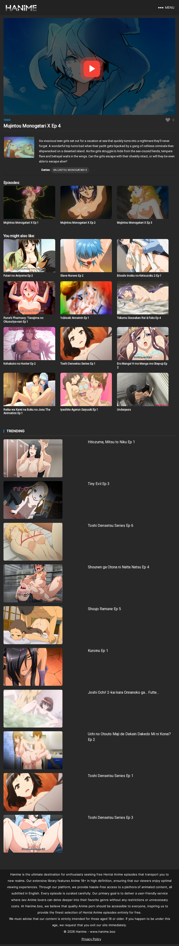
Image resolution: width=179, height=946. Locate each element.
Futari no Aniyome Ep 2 (18, 275)
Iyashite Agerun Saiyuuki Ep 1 (79, 409)
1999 (6, 120)
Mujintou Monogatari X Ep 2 (78, 222)
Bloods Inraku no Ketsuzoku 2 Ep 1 (139, 275)
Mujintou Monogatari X (70, 170)
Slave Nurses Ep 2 (71, 275)
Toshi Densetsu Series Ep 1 (78, 363)
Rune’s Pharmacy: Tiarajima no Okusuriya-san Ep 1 (23, 319)
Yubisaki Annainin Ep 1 (74, 318)
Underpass (124, 409)
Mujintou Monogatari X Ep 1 (21, 222)
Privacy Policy (91, 939)
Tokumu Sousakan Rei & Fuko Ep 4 (139, 318)
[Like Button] (167, 120)
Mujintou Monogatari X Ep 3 (134, 222)
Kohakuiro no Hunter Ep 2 (19, 363)
